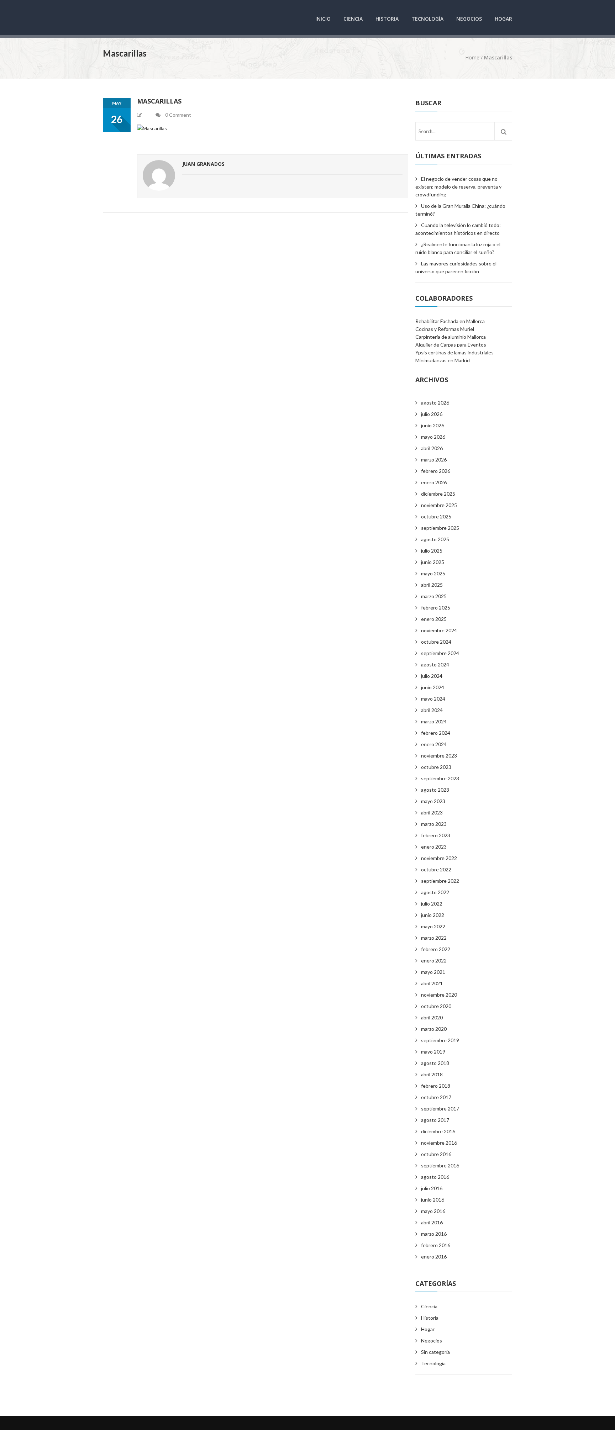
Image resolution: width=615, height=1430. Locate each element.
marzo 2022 (434, 938)
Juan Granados (203, 163)
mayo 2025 (433, 573)
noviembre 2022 (439, 858)
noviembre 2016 (439, 1143)
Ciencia (353, 18)
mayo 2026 (433, 437)
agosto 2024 (435, 664)
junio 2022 (432, 915)
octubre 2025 (436, 516)
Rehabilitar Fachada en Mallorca (450, 321)
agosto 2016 (435, 1177)
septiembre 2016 (440, 1165)
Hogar (503, 18)
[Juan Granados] (159, 176)
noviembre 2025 (439, 505)
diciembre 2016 (438, 1131)
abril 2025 (432, 585)
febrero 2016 (435, 1245)
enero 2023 (434, 847)
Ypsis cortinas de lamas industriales (454, 352)
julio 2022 (431, 904)
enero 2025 (434, 619)
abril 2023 (432, 812)
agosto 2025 (435, 539)
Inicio (323, 18)
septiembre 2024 (440, 653)
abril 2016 (432, 1222)
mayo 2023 (433, 801)
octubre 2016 (436, 1154)
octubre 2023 (436, 767)
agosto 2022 (435, 892)
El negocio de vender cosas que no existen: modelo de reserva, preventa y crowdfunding (458, 186)
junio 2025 (432, 562)
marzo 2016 (434, 1234)
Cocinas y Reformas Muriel (444, 329)
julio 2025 (431, 551)
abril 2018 (432, 1074)
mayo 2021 (433, 972)
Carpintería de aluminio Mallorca (450, 337)
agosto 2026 (435, 403)
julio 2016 (431, 1188)
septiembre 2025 (440, 528)
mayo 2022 (433, 926)
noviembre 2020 (439, 995)
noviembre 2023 (439, 756)
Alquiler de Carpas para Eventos (450, 345)
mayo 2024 (433, 699)
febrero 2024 (435, 733)
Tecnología (427, 18)
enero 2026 (434, 482)
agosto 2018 (435, 1063)
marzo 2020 (434, 1029)
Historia (387, 18)
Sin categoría (435, 1352)
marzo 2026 (434, 460)
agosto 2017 (435, 1120)
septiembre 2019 (440, 1040)
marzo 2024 (434, 721)
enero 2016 (434, 1257)
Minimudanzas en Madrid (442, 360)
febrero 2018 (435, 1086)
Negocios (469, 18)
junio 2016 (432, 1200)
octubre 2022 (436, 869)
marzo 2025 (434, 596)
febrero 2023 (435, 835)
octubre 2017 (436, 1097)
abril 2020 (432, 1017)
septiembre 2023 (440, 778)
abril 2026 (432, 448)
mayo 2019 (433, 1052)
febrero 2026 (435, 471)
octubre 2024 (436, 642)
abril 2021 (432, 983)
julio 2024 (431, 676)
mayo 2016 (433, 1211)
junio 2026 (432, 425)
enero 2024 (434, 744)
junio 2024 (432, 687)
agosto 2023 (435, 790)
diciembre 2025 (438, 494)
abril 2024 (432, 710)
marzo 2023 (434, 824)
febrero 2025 (435, 608)
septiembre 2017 (440, 1109)
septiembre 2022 (440, 881)
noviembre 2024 (439, 630)
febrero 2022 (435, 949)
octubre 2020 (436, 1006)
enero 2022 (434, 960)
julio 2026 (431, 414)
